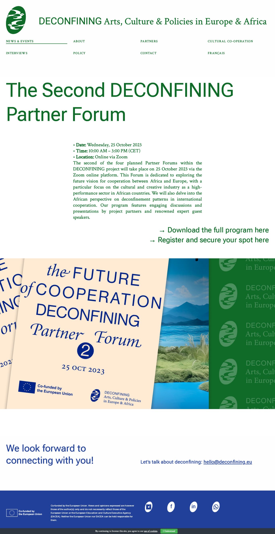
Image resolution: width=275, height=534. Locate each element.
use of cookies (150, 531)
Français (216, 53)
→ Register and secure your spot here (209, 240)
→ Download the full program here (213, 230)
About (79, 41)
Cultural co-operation (230, 41)
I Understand (169, 531)
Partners (149, 41)
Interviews (17, 53)
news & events (20, 41)
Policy (79, 53)
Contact (149, 53)
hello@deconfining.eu (228, 462)
